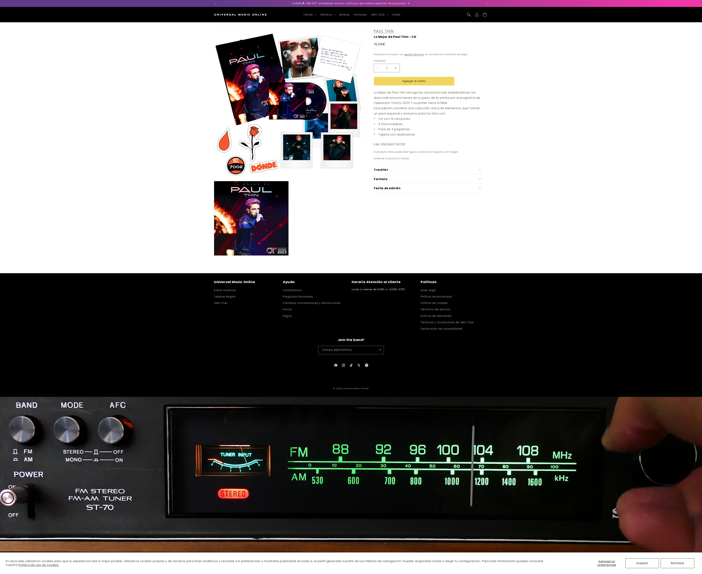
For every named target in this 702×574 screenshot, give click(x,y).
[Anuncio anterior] (215, 3)
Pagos (287, 316)
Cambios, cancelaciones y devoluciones (311, 303)
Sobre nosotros (225, 290)
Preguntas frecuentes (298, 296)
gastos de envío (414, 54)
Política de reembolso (436, 316)
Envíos (287, 309)
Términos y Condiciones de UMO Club (447, 322)
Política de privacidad (436, 296)
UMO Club (221, 303)
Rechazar (677, 563)
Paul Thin (384, 31)
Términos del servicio (436, 309)
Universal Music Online (355, 388)
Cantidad (380, 61)
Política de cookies (434, 303)
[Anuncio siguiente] (487, 3)
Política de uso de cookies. (38, 565)
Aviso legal (428, 290)
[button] (309, 14)
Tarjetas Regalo (225, 296)
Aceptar (642, 563)
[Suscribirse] (380, 350)
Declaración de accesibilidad (441, 329)
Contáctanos (292, 290)
